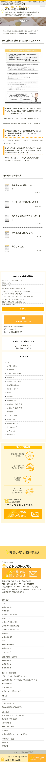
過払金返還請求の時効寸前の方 (12, 707)
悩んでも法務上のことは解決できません (14, 302)
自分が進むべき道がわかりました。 (13, 280)
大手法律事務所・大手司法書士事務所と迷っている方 (19, 680)
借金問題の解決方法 (13, 385)
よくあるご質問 (12, 415)
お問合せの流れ (12, 366)
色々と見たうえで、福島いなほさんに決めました (17, 291)
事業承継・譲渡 (12, 400)
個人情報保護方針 (12, 423)
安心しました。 (7, 283)
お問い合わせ (11, 431)
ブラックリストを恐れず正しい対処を (14, 676)
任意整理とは (6, 668)
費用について (6, 618)
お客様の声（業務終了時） (15, 408)
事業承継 (5, 742)
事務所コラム (11, 419)
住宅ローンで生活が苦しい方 (11, 691)
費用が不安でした (7, 286)
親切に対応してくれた (9, 305)
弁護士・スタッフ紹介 (14, 373)
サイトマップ (11, 434)
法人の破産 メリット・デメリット (13, 715)
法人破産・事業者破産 (9, 719)
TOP (8, 362)
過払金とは (5, 699)
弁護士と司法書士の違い (14, 381)
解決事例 (10, 412)
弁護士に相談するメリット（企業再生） (15, 734)
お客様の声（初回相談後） (15, 404)
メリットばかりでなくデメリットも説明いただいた (17, 296)
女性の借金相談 (7, 687)
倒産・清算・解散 (8, 726)
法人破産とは (6, 723)
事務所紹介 (10, 370)
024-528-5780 (13, 759)
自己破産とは (6, 664)
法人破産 (10, 396)
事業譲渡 (5, 746)
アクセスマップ (12, 427)
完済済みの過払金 (8, 703)
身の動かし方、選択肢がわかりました (13, 299)
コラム (4, 641)
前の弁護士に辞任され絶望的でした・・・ (15, 288)
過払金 (9, 392)
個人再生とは (6, 660)
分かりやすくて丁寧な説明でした (12, 294)
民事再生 (5, 730)
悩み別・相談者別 (12, 389)
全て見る (23, 309)
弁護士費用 (10, 377)
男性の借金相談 (7, 683)
